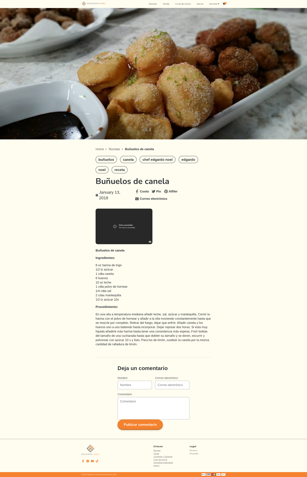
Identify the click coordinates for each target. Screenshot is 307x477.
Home (100, 149)
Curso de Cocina (183, 4)
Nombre (122, 378)
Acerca (200, 4)
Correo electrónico (166, 378)
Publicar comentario (140, 424)
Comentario (125, 394)
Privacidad (193, 454)
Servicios (213, 4)
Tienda (166, 4)
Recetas (153, 4)
